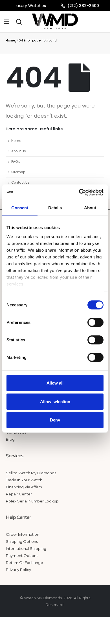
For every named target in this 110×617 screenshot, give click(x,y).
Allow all (55, 383)
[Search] (19, 21)
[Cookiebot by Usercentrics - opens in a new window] (79, 192)
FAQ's (15, 161)
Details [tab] (55, 207)
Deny (55, 420)
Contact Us (20, 182)
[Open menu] (6, 21)
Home (10, 40)
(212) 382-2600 (83, 5)
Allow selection (55, 401)
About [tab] (90, 207)
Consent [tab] (19, 207)
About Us (18, 151)
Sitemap (18, 172)
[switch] (95, 322)
